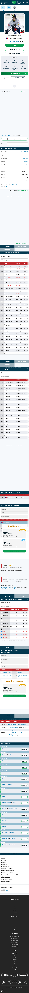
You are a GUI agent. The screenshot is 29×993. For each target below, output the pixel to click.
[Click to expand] (27, 492)
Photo (14, 961)
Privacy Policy (14, 959)
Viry (27, 164)
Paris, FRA (25, 158)
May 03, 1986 (24, 151)
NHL (14, 919)
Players (7, 647)
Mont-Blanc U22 (9, 296)
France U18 (18, 266)
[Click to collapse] (27, 252)
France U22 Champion (13, 727)
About (14, 955)
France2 (16, 41)
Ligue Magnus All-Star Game (14, 730)
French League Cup (20, 382)
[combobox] (7, 144)
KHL (14, 921)
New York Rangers (15, 942)
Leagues (7, 596)
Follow (14, 45)
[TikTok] (25, 982)
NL (14, 929)
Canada (14, 904)
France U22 (18, 271)
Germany (14, 910)
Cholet (10, 41)
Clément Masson (16, 184)
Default (7, 246)
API (14, 963)
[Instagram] (14, 982)
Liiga (14, 927)
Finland (14, 908)
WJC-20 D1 (18, 277)
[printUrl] (14, 86)
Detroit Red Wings (14, 938)
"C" (10, 266)
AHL (14, 925)
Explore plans (14, 551)
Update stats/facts (15, 139)
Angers (7, 328)
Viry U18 (8, 266)
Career (14, 969)
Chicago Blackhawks (14, 936)
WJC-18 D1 (18, 269)
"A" (10, 271)
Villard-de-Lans (9, 304)
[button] (14, 45)
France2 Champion (12, 735)
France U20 (8, 277)
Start (2, 135)
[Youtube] (20, 982)
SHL (14, 923)
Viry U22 (8, 271)
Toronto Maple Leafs (14, 946)
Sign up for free (6, 588)
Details (24, 749)
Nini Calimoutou (17, 35)
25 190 (7, 78)
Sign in (19, 2)
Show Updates (14, 49)
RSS (14, 965)
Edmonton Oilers (14, 940)
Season (7, 716)
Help (14, 957)
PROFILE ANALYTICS (18, 78)
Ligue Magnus (19, 282)
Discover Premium (14, 696)
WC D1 (17, 293)
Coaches (7, 250)
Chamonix (8, 282)
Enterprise (14, 967)
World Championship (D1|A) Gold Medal (17, 724)
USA (14, 906)
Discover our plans (14, 73)
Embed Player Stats (21, 243)
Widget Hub (14, 953)
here (7, 890)
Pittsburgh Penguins (14, 944)
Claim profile (15, 53)
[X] (9, 982)
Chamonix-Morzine (8, 324)
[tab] (7, 246)
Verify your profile (5, 889)
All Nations (14, 912)
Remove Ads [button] (23, 91)
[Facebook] (4, 982)
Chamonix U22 (9, 280)
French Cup (18, 391)
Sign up (14, 2)
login (14, 588)
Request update (23, 190)
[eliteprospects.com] (4, 2)
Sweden (14, 902)
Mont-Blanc (8, 299)
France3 (17, 274)
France (26, 161)
